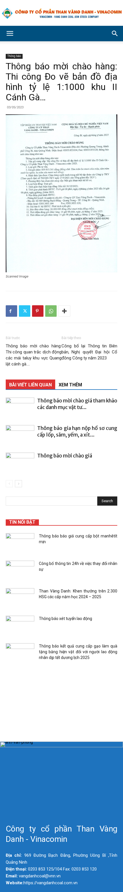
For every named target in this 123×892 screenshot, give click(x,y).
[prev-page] (9, 483)
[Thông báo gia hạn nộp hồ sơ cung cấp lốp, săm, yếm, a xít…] (20, 435)
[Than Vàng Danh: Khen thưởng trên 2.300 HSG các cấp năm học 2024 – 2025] (20, 598)
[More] (64, 311)
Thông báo (14, 56)
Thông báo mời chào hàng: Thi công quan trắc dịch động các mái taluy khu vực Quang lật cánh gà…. (33, 355)
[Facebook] (11, 311)
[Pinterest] (37, 311)
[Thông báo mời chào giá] (20, 462)
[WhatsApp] (51, 311)
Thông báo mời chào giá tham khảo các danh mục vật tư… (77, 404)
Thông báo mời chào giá (64, 456)
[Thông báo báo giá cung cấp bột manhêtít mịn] (20, 543)
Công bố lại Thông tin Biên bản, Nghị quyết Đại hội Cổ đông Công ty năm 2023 (89, 352)
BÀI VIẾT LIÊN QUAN (30, 385)
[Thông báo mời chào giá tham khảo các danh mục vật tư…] (20, 407)
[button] (10, 33)
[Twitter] (24, 311)
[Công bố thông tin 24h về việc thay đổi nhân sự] (20, 571)
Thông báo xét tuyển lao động (65, 618)
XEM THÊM (70, 385)
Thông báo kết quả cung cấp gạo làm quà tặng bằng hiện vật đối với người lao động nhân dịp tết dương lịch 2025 (78, 652)
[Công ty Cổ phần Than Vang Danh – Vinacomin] (61, 13)
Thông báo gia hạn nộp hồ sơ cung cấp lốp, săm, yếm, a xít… (77, 431)
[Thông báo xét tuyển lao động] (20, 626)
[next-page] (18, 483)
